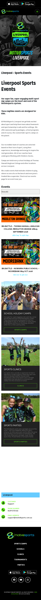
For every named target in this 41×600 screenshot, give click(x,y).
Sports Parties (20, 442)
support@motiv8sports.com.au (20, 517)
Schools (20, 549)
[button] (37, 11)
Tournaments (20, 560)
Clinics (20, 386)
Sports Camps (20, 330)
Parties (21, 565)
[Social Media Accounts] (14, 579)
